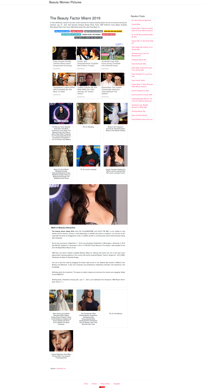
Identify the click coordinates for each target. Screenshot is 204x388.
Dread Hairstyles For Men (140, 91)
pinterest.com (61, 368)
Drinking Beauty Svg (138, 111)
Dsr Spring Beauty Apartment (141, 20)
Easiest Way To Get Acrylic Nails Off (142, 42)
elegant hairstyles (77, 31)
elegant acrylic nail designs (91, 34)
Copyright (116, 384)
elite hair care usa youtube (113, 31)
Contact (94, 384)
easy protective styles (62, 31)
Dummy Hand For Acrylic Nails (142, 95)
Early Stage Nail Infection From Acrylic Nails (142, 48)
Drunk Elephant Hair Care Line (142, 119)
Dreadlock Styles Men (139, 60)
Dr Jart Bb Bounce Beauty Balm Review (142, 35)
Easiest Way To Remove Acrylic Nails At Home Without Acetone (142, 29)
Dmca (86, 384)
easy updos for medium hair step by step (88, 38)
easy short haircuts (108, 34)
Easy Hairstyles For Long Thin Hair (142, 75)
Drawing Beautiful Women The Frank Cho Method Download (142, 100)
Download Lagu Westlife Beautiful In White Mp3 (140, 106)
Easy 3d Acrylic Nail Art (139, 115)
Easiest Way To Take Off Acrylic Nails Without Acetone (142, 85)
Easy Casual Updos (138, 80)
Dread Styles (136, 24)
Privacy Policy (105, 384)
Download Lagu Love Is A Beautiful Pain (140, 54)
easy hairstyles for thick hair (71, 34)
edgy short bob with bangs (93, 31)
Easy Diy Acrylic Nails (139, 64)
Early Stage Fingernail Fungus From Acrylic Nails (142, 69)
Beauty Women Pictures (65, 2)
